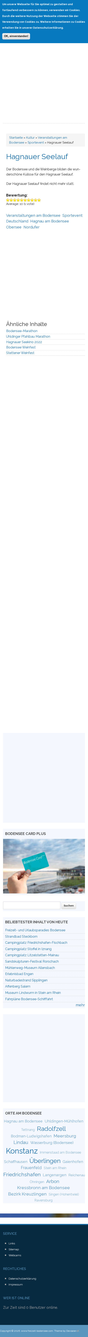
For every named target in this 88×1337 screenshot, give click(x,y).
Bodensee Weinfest (21, 347)
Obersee (13, 227)
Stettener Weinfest (20, 353)
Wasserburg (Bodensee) (51, 1142)
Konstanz (22, 1150)
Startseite (16, 137)
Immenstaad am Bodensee (60, 1152)
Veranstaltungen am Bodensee (33, 215)
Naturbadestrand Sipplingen (26, 980)
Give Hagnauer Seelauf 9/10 (35, 199)
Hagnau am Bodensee (49, 221)
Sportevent (36, 142)
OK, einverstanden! (16, 36)
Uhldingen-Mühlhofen (64, 1121)
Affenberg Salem (17, 986)
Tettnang (28, 1130)
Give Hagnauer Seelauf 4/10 (18, 199)
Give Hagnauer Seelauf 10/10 (39, 199)
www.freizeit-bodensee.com (37, 1330)
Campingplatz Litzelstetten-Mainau (32, 955)
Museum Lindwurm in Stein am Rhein (33, 993)
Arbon (52, 1181)
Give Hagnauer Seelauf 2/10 (11, 199)
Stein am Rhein (55, 1168)
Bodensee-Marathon (21, 331)
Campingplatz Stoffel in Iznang (28, 949)
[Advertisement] (44, 77)
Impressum (16, 1284)
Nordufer (31, 227)
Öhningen (37, 1182)
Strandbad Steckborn (21, 936)
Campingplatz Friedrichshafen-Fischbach (36, 943)
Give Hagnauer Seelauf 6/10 (25, 199)
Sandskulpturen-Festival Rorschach (32, 961)
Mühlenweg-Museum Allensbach (30, 968)
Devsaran (72, 1330)
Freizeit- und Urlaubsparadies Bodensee (35, 930)
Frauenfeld (31, 1167)
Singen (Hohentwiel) (64, 1194)
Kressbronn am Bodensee (43, 1187)
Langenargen (54, 1175)
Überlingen (45, 1160)
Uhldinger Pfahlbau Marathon (28, 336)
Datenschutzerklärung (22, 1278)
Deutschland (17, 221)
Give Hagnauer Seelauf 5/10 (22, 199)
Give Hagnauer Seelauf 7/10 (28, 199)
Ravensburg (43, 1200)
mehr (80, 1005)
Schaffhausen (15, 1161)
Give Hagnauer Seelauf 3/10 (15, 199)
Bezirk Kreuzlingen (27, 1194)
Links (12, 1243)
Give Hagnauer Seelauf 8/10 (32, 199)
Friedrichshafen (22, 1174)
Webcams (15, 1255)
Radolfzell (51, 1128)
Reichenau (76, 1175)
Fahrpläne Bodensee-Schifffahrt (29, 999)
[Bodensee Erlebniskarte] (44, 892)
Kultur (30, 137)
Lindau (21, 1142)
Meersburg (65, 1135)
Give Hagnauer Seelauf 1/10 (8, 199)
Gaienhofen (73, 1161)
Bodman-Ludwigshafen (31, 1136)
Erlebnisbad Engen (19, 974)
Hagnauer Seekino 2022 (24, 342)
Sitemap (14, 1249)
